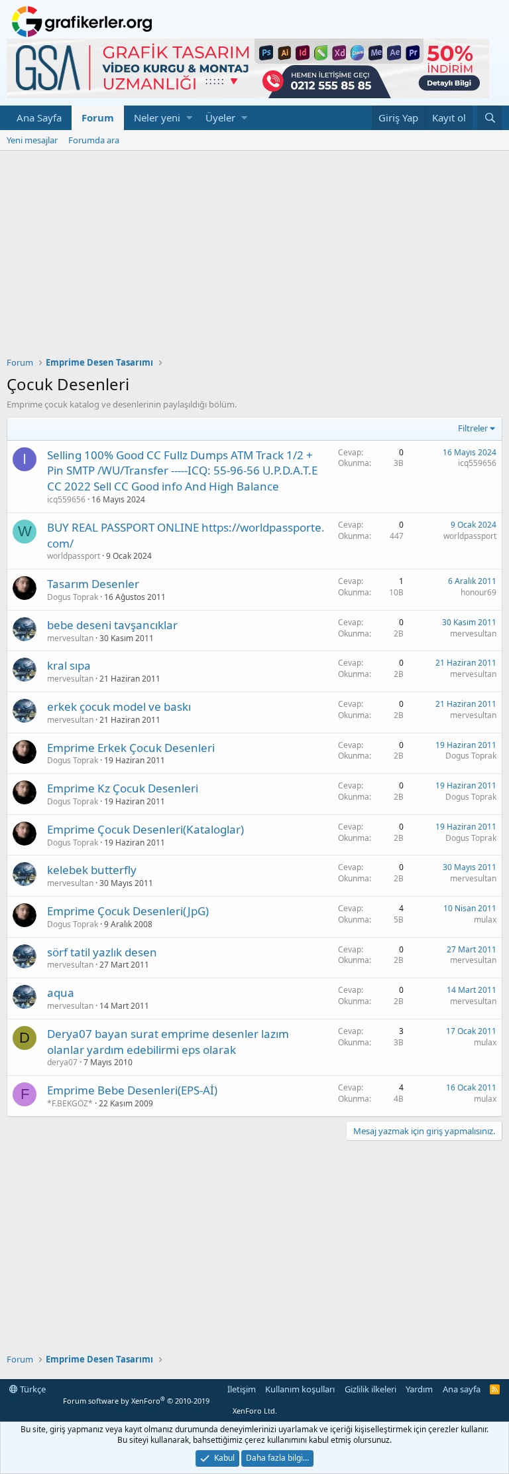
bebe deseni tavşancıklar (112, 624)
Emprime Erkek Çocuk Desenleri (131, 747)
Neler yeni (157, 117)
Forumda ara (93, 140)
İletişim (241, 1389)
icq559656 (66, 499)
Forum (98, 117)
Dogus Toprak (72, 597)
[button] (189, 118)
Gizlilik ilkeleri (370, 1389)
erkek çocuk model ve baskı (119, 706)
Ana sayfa (462, 1389)
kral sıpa (69, 665)
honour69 (478, 592)
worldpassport (73, 555)
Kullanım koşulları (300, 1389)
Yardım (419, 1389)
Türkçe (32, 1389)
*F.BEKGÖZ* (70, 1103)
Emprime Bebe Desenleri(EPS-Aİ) (132, 1090)
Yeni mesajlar (32, 140)
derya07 (62, 1062)
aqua (60, 992)
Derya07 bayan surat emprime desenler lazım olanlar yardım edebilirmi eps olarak (168, 1041)
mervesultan (70, 638)
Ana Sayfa (39, 117)
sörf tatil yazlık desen (102, 952)
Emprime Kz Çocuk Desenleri (122, 788)
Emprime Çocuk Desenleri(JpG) (128, 911)
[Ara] (489, 118)
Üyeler (220, 117)
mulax (485, 919)
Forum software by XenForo (169, 1406)
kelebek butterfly (92, 869)
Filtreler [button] (473, 428)
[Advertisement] (254, 250)
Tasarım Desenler (93, 583)
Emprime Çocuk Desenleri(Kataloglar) (145, 829)
